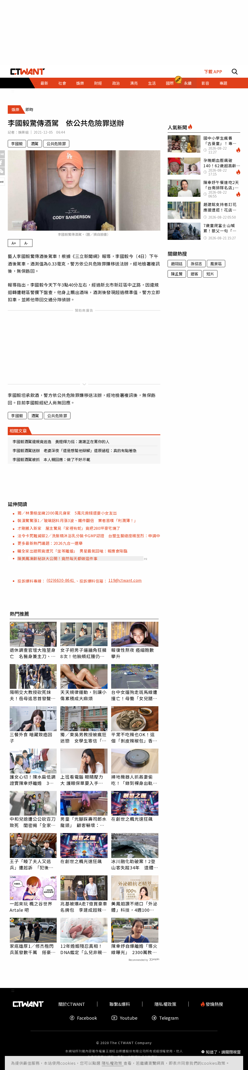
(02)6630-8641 (60, 580)
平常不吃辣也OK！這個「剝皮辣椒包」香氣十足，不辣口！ (134, 737)
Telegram (168, 1017)
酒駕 (35, 143)
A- (26, 243)
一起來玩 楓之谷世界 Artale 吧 (31, 906)
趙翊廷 (177, 263)
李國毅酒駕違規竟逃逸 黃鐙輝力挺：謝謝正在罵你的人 (61, 441)
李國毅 (17, 143)
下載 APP (213, 71)
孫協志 (196, 263)
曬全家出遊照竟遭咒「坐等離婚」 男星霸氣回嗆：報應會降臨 (72, 551)
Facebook (87, 1017)
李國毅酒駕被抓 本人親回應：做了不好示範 (51, 459)
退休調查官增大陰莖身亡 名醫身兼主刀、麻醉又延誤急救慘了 (33, 653)
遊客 (194, 274)
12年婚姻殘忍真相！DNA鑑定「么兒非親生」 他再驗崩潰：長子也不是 (82, 949)
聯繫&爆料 (119, 1004)
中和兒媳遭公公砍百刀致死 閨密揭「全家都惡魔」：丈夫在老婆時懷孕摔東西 (33, 822)
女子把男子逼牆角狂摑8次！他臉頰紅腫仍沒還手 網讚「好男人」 (83, 653)
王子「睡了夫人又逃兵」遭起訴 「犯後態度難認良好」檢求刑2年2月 (32, 864)
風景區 (216, 263)
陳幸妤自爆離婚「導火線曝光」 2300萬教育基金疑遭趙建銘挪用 (134, 949)
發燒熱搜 (214, 1004)
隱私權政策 (113, 1063)
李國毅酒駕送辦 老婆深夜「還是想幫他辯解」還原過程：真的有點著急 (75, 450)
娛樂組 (23, 132)
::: (12, 90)
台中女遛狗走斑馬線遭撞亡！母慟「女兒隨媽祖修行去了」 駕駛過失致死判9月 (134, 695)
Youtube (128, 1017)
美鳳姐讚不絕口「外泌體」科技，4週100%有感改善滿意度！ (134, 906)
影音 (205, 83)
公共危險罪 (56, 143)
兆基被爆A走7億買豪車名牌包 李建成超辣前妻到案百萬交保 (83, 906)
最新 (44, 83)
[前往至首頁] (27, 71)
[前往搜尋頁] (235, 72)
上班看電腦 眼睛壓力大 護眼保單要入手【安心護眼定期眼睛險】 (81, 780)
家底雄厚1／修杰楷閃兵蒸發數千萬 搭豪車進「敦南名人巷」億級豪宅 (33, 949)
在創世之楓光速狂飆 (132, 819)
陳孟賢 (177, 274)
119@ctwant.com (125, 580)
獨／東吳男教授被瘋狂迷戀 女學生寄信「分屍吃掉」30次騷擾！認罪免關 (83, 737)
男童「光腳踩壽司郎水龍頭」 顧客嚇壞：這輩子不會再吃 (83, 822)
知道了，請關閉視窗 (223, 1052)
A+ (14, 243)
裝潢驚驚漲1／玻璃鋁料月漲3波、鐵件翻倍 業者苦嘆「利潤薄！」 (77, 520)
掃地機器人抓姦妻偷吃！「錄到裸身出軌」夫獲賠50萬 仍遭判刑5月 (134, 780)
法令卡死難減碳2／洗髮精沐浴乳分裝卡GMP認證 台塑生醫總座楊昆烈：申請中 (88, 536)
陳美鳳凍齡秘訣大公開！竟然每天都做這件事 (57, 558)
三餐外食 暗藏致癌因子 (31, 737)
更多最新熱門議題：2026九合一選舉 (50, 543)
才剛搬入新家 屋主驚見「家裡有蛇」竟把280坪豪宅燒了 (68, 528)
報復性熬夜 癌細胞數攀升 (132, 653)
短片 (210, 274)
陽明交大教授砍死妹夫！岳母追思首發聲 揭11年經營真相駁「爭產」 (33, 695)
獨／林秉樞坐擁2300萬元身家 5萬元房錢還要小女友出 (67, 513)
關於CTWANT (71, 1004)
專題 (223, 83)
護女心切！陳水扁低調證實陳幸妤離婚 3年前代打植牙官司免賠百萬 (33, 780)
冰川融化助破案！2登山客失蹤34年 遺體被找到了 (134, 864)
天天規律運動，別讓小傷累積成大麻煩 (83, 695)
